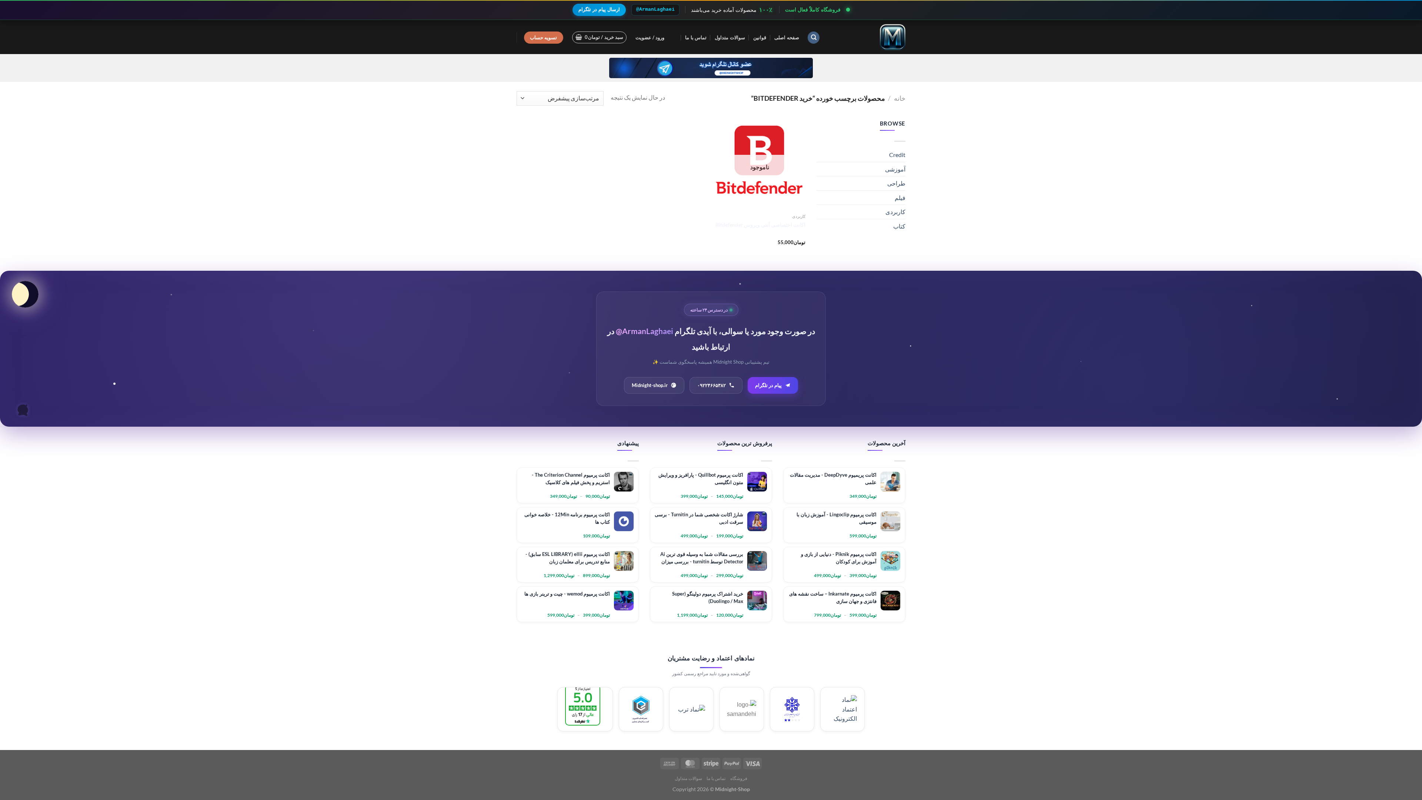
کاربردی (895, 211)
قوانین (759, 37)
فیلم (900, 197)
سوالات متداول (730, 37)
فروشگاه (738, 778)
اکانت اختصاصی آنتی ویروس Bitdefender (760, 224)
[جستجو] (814, 37)
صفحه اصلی (786, 37)
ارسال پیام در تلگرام (599, 9)
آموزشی (895, 169)
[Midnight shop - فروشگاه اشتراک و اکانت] (868, 37)
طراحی (896, 183)
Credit (897, 154)
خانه (899, 98)
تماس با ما (696, 37)
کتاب (899, 226)
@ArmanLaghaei (655, 9)
